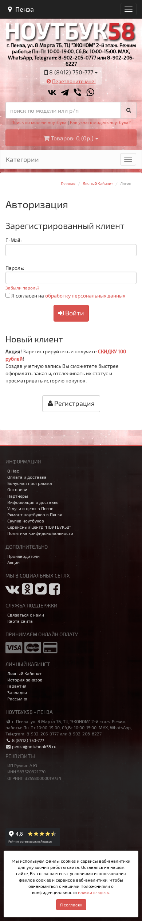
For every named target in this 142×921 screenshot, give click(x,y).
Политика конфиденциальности (40, 533)
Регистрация (74, 403)
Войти (74, 313)
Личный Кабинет (98, 183)
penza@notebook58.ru (33, 746)
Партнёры (17, 495)
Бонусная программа (29, 483)
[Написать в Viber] (77, 92)
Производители (23, 556)
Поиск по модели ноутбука (39, 122)
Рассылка (17, 698)
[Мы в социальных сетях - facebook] (54, 591)
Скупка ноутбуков (25, 520)
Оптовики (17, 489)
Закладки (17, 692)
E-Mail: (13, 240)
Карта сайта (20, 620)
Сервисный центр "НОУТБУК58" (39, 526)
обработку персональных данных (85, 295)
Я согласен (71, 904)
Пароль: (14, 268)
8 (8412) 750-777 (27, 740)
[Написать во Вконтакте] (52, 92)
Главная (68, 183)
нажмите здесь (93, 892)
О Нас (13, 470)
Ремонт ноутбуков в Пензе (34, 514)
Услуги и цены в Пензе (30, 508)
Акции (13, 562)
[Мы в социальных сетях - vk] (12, 591)
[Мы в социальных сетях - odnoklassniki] (27, 591)
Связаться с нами (25, 614)
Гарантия (17, 685)
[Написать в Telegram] (65, 92)
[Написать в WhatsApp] (90, 92)
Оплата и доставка (27, 476)
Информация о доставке (32, 502)
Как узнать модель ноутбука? (100, 122)
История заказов (25, 679)
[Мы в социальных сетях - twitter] (41, 591)
